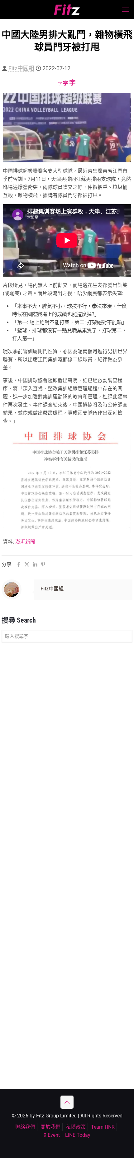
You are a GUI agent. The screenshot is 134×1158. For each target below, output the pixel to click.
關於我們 (50, 1127)
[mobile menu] (125, 9)
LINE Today (77, 1135)
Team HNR (103, 1127)
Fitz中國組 (21, 68)
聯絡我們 (25, 1127)
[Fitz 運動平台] (67, 9)
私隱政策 (76, 1127)
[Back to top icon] (67, 1102)
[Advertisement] (67, 719)
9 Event (52, 1135)
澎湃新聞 (25, 542)
